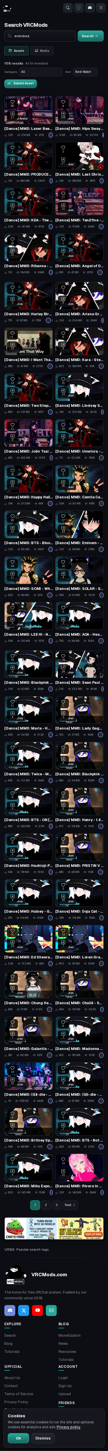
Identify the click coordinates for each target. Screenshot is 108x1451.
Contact (11, 1385)
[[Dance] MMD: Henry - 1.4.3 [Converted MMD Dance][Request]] (79, 808)
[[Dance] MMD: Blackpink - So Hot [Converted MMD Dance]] (79, 762)
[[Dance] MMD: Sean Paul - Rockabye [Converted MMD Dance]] (79, 671)
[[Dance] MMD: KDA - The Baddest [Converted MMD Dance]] (28, 208)
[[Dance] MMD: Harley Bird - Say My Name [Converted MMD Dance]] (28, 302)
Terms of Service (18, 1393)
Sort (68, 72)
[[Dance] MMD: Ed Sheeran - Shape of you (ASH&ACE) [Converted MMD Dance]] (28, 945)
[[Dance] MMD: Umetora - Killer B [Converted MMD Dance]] (79, 440)
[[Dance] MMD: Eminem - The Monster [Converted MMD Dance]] (79, 531)
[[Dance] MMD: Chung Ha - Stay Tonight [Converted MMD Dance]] (28, 991)
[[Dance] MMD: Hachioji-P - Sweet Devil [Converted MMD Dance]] (28, 854)
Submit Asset (24, 83)
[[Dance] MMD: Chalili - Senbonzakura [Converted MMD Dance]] (79, 991)
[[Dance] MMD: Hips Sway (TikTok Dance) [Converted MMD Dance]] (79, 117)
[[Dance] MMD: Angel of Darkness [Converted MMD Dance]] (79, 254)
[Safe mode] (79, 8)
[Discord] (90, 8)
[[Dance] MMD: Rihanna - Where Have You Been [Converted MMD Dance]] (28, 254)
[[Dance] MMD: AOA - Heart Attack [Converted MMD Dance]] (79, 622)
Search (10, 1335)
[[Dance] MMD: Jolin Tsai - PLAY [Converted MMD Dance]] (28, 440)
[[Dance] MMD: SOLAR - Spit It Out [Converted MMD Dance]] (79, 577)
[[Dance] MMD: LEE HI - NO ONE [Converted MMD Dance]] (28, 622)
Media (44, 51)
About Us (12, 1377)
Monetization (69, 1335)
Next (68, 1205)
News (63, 1343)
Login (63, 1377)
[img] (54, 1228)
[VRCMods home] (7, 8)
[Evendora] (51, 135)
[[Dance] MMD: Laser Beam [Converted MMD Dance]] (28, 117)
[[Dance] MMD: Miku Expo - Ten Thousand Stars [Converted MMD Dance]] (28, 1174)
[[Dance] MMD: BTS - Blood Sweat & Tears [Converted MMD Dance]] (28, 531)
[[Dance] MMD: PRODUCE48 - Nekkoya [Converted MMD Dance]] (28, 162)
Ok (18, 1438)
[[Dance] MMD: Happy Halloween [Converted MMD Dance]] (28, 485)
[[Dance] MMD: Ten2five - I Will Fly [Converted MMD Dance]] (79, 208)
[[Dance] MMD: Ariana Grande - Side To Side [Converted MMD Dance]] (79, 302)
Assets (19, 51)
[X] (23, 1310)
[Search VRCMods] (68, 8)
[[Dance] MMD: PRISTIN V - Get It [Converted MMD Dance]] (79, 854)
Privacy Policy (16, 1401)
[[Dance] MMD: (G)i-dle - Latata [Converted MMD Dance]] (28, 1083)
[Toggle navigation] (101, 8)
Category (10, 72)
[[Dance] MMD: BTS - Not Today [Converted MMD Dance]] (79, 1128)
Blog (8, 1343)
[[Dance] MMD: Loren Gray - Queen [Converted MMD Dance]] (79, 945)
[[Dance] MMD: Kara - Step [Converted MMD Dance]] (79, 348)
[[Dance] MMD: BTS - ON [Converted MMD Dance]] (28, 808)
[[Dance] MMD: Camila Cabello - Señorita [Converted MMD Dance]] (79, 485)
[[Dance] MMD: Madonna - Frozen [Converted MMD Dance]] (79, 1037)
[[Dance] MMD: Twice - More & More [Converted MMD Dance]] (28, 762)
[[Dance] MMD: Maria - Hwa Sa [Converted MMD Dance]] (28, 717)
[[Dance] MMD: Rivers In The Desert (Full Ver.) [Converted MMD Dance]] (79, 1174)
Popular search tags (32, 1249)
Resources (67, 1351)
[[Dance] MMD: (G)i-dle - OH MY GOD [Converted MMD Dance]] (79, 1083)
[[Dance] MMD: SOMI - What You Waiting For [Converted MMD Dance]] (28, 577)
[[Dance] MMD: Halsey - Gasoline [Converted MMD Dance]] (28, 900)
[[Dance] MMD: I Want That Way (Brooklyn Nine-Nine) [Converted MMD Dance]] (28, 348)
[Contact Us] (51, 1310)
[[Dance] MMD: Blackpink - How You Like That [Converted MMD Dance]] (28, 671)
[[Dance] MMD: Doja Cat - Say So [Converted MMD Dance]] (79, 900)
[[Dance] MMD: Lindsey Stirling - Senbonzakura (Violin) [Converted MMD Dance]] (79, 394)
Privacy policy (69, 1427)
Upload (64, 1393)
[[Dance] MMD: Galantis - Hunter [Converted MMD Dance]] (28, 1037)
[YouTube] (37, 1310)
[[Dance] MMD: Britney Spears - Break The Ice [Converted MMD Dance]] (28, 1128)
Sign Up (65, 1385)
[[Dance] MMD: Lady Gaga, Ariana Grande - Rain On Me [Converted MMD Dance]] (79, 717)
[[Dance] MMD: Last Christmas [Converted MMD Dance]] (79, 162)
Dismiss (43, 1438)
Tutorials (12, 1351)
